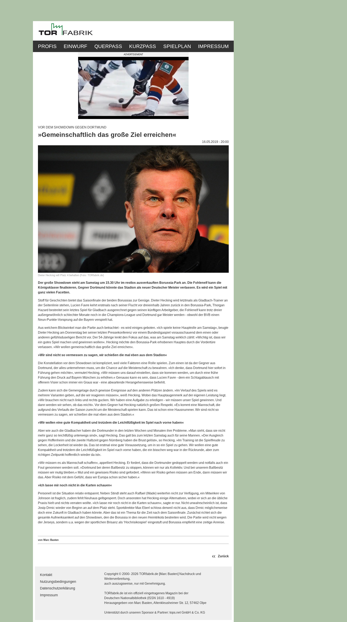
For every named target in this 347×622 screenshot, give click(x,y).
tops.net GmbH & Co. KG (187, 612)
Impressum (213, 46)
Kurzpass (142, 46)
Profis (47, 46)
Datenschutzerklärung (57, 588)
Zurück (223, 556)
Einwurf (75, 46)
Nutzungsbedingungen (58, 582)
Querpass (108, 46)
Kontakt (46, 575)
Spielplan (177, 46)
